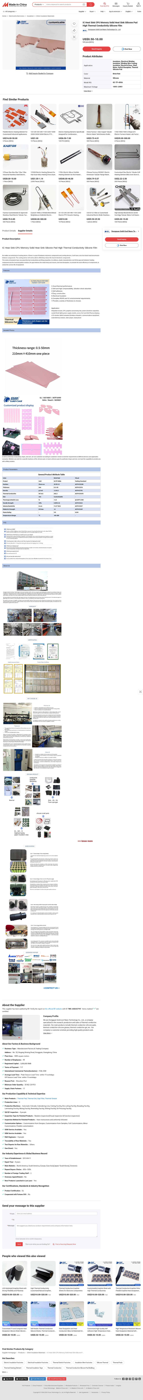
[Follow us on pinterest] (136, 1379)
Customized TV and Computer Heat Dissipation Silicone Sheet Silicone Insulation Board (14, 1330)
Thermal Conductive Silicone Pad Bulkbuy (80, 1368)
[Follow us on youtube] (133, 1379)
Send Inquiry (97, 49)
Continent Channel (97, 1385)
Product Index (109, 1385)
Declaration (94, 1392)
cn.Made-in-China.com (92, 1388)
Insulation (30, 16)
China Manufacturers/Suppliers (53, 1385)
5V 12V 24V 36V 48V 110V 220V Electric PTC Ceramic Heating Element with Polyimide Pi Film (70, 214)
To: (14, 1220)
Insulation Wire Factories (83, 1362)
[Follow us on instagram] (130, 1379)
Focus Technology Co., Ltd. (56, 1392)
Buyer (92, 11)
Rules (139, 11)
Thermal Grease (51, 1098)
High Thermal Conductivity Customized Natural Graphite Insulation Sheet (41, 1290)
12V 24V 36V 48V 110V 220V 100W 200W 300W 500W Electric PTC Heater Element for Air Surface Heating (43, 133)
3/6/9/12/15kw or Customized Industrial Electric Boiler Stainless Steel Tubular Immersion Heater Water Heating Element (98, 214)
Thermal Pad (22, 1098)
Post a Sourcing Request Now (64, 1244)
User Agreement (83, 1392)
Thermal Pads (117, 1362)
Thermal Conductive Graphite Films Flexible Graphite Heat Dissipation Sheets (128, 1290)
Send (19, 1244)
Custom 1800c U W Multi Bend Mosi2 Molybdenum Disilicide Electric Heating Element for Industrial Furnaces (43, 214)
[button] (84, 4)
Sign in (138, 6)
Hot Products (26, 1385)
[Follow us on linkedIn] (139, 1379)
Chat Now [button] (128, 49)
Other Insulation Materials (45, 16)
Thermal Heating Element (12, 1368)
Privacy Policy (105, 1392)
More (4, 1372)
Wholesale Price (84, 1385)
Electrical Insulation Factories (38, 1362)
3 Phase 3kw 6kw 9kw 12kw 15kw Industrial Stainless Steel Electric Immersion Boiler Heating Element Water (14, 173)
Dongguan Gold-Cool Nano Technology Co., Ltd (104, 29)
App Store (8, 1379)
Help (102, 11)
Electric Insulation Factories (13, 1362)
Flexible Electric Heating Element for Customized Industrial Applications (15, 133)
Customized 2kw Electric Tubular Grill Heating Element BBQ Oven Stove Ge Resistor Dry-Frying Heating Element (127, 173)
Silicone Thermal (102, 1362)
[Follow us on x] (126, 1379)
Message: (11, 1225)
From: (13, 1214)
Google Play (21, 1379)
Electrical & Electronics (16, 16)
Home (4, 16)
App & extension (114, 11)
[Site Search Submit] (91, 4)
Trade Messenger (37, 1379)
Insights (118, 1385)
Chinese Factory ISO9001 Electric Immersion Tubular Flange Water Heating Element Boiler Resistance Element (98, 173)
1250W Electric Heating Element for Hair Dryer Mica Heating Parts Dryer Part (43, 173)
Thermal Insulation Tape (34, 1368)
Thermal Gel (32, 1098)
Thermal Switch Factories (61, 1362)
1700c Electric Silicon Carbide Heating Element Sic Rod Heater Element (70, 173)
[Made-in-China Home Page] (14, 4)
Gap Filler (40, 1098)
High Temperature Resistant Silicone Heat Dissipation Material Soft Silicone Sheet (128, 1330)
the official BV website (53, 1009)
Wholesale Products (71, 1385)
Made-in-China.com (62, 1388)
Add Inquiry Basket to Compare (41, 73)
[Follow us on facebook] (123, 1379)
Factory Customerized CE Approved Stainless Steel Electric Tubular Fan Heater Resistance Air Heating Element (15, 214)
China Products (37, 1385)
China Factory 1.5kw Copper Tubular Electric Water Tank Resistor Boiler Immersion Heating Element (99, 133)
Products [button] (38, 4)
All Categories (10, 11)
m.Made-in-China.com (76, 1388)
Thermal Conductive (54, 1368)
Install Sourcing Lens (58, 1379)
